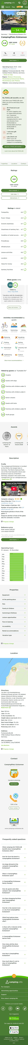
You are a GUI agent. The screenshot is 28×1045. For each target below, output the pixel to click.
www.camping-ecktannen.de (18, 83)
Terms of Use (8, 1037)
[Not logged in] (25, 3)
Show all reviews (13, 307)
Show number (14, 808)
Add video (14, 194)
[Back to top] (14, 976)
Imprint (16, 1037)
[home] (14, 981)
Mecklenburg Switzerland (10, 78)
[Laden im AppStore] (14, 1028)
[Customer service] (19, 3)
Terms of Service (19, 1039)
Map (13, 7)
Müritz (22, 78)
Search (7, 7)
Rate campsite (13, 190)
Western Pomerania (14, 77)
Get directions (5, 745)
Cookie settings (8, 1039)
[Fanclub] (20, 7)
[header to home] (8, 2)
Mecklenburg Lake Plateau (11, 80)
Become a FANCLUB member (13, 146)
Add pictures (13, 198)
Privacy (21, 1037)
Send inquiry (13, 60)
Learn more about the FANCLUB (14, 151)
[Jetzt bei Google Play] (14, 1032)
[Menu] (2, 6)
